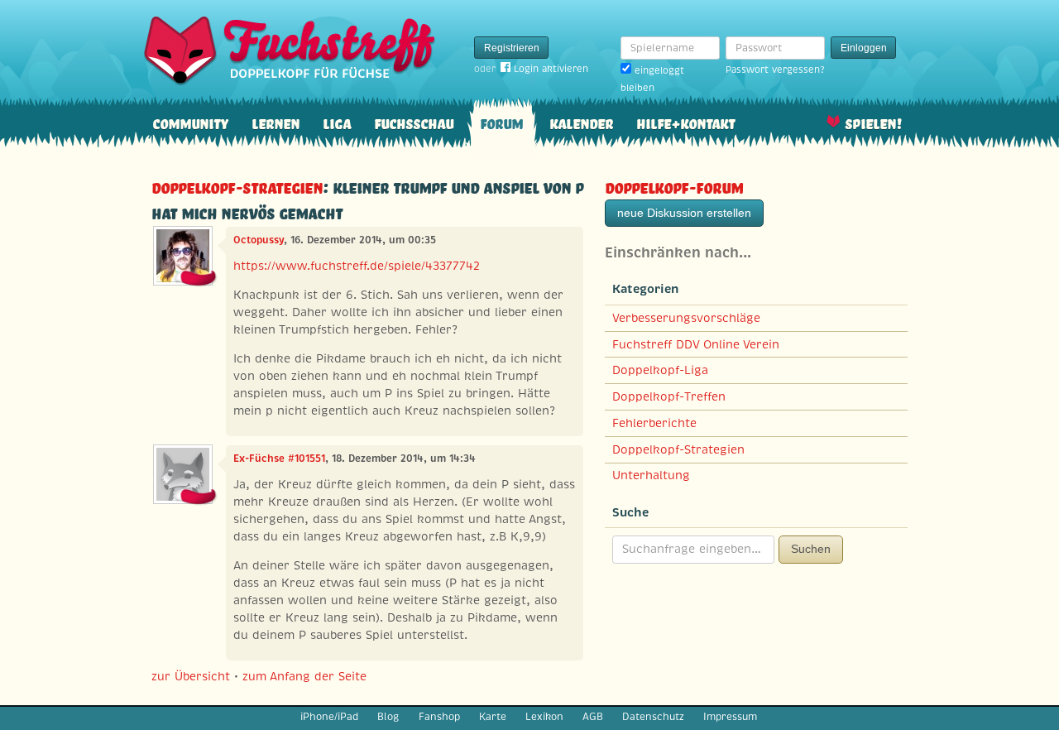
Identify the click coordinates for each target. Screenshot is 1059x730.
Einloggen (864, 48)
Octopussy (258, 240)
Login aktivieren (551, 68)
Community (190, 122)
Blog (388, 716)
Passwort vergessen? (775, 69)
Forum (501, 122)
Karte (492, 716)
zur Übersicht (190, 676)
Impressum (730, 716)
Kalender (581, 122)
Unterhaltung (651, 475)
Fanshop (439, 716)
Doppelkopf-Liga (660, 370)
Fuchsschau (413, 122)
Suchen (811, 548)
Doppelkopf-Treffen (669, 396)
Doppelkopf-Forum (674, 185)
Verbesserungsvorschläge (686, 317)
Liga (337, 122)
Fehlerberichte (654, 422)
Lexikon (544, 716)
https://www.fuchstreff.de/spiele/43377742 (356, 265)
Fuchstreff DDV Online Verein (695, 344)
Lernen (275, 122)
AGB (592, 716)
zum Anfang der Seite (304, 676)
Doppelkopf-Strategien (237, 185)
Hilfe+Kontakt (685, 122)
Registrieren (511, 48)
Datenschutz (653, 716)
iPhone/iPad (329, 716)
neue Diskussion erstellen (684, 212)
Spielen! (873, 122)
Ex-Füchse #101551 (279, 458)
